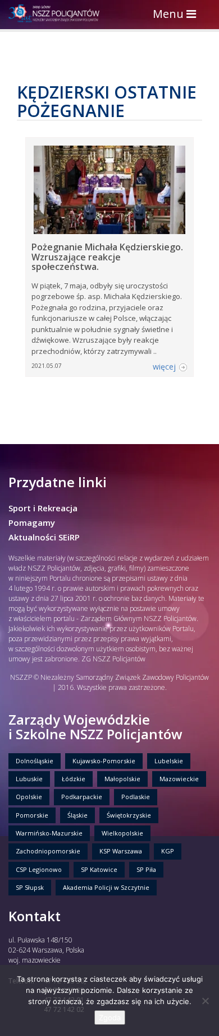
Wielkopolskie (122, 833)
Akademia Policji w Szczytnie (106, 887)
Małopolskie (122, 778)
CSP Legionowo (39, 869)
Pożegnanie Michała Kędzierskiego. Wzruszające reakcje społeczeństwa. (107, 257)
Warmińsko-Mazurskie (49, 833)
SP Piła (146, 869)
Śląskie (77, 815)
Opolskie (29, 796)
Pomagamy (31, 522)
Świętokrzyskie (129, 815)
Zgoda (110, 1017)
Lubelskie (168, 761)
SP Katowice (99, 869)
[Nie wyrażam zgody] (205, 1000)
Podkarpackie (81, 796)
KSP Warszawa (120, 851)
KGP (167, 851)
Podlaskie (135, 796)
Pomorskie (32, 815)
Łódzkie (73, 778)
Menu (177, 15)
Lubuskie (29, 778)
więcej (164, 366)
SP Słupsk (30, 887)
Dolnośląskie (34, 761)
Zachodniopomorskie (48, 851)
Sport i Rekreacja (42, 508)
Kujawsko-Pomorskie (103, 761)
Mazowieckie (179, 778)
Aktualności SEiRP (44, 537)
